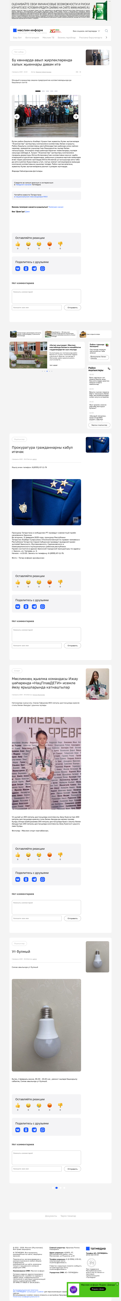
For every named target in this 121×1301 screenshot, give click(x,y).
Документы (51, 1216)
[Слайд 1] (42, 371)
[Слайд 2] (44, 371)
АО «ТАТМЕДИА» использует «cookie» (28, 1292)
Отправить (73, 307)
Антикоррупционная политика (25, 1290)
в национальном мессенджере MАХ (31, 196)
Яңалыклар (19, 439)
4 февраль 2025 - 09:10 (20, 694)
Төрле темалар (68, 1216)
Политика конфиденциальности (26, 1297)
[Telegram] (34, 268)
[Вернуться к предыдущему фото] (17, 116)
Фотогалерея (32, 37)
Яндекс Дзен (98, 1289)
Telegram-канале (24, 184)
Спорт (17, 670)
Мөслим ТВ (48, 37)
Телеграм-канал (55, 207)
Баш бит (17, 37)
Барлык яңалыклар (99, 425)
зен (28, 211)
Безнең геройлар (67, 37)
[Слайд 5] (51, 371)
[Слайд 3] (47, 371)
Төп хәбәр (19, 52)
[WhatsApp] (42, 268)
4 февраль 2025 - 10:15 (19, 72)
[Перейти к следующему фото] (76, 116)
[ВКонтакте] (17, 268)
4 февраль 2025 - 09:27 (20, 459)
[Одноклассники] (26, 268)
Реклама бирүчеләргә (90, 37)
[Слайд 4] (49, 371)
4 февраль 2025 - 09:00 (20, 959)
